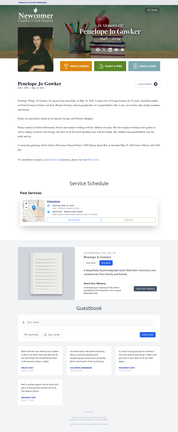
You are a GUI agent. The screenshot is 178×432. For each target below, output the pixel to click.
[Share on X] (104, 49)
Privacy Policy (81, 420)
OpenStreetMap (92, 424)
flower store (93, 159)
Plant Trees (128, 220)
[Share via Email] (116, 49)
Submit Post (147, 334)
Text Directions (74, 220)
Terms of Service (96, 420)
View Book (90, 263)
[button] (33, 208)
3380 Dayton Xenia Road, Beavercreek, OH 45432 (75, 214)
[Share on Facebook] (97, 49)
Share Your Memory (145, 288)
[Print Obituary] (122, 49)
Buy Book (106, 263)
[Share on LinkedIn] (110, 49)
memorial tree (51, 159)
